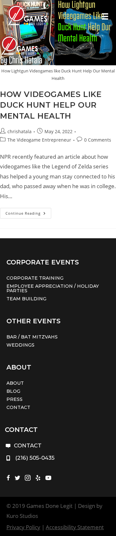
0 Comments (97, 140)
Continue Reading (28, 214)
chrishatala (19, 131)
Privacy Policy (23, 527)
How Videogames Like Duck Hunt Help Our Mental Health (51, 105)
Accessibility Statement (75, 527)
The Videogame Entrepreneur (39, 140)
